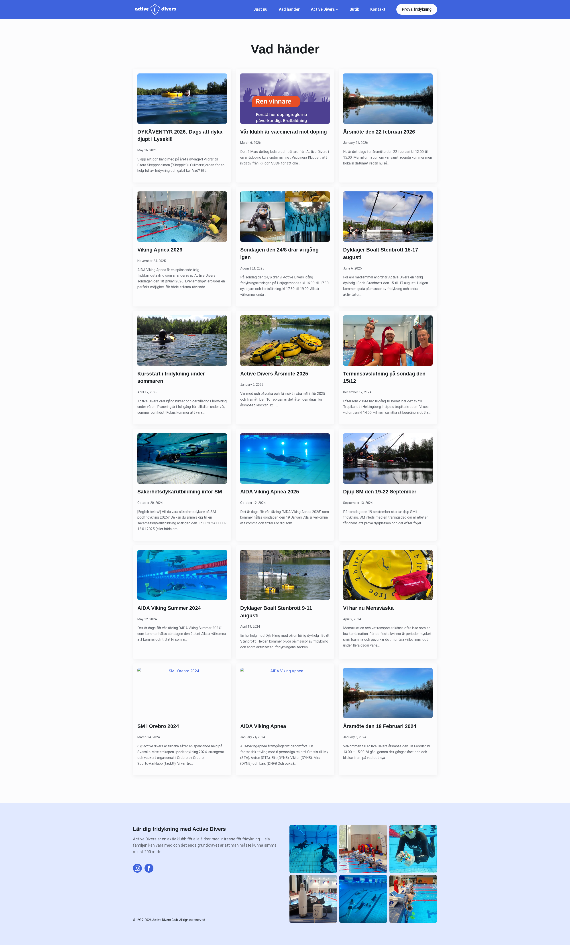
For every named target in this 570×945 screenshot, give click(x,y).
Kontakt (377, 9)
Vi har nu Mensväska (368, 608)
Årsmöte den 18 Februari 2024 (379, 726)
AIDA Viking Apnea (263, 726)
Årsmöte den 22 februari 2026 (379, 132)
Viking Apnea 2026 (159, 250)
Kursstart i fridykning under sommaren (171, 377)
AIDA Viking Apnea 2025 (269, 492)
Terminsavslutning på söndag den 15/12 (384, 377)
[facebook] (149, 868)
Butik (354, 9)
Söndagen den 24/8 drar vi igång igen (279, 253)
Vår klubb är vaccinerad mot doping (283, 132)
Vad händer (289, 9)
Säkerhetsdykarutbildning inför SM (179, 492)
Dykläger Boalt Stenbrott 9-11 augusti (276, 612)
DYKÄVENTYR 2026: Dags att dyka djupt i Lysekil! (179, 135)
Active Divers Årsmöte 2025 (274, 374)
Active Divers (323, 9)
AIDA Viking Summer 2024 (169, 608)
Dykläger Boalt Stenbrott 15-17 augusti (380, 253)
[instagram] (137, 868)
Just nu (260, 9)
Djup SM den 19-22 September (379, 492)
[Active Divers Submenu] (338, 9)
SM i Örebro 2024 (158, 726)
